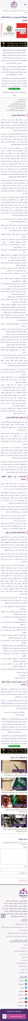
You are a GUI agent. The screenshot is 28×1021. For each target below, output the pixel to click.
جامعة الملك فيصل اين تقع (18, 108)
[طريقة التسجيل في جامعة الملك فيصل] (14, 46)
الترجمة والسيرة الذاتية (22, 963)
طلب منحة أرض (23, 972)
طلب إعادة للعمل (23, 966)
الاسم (25, 866)
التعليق (25, 847)
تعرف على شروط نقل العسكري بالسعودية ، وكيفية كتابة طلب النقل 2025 (15, 830)
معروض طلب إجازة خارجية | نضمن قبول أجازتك (15, 775)
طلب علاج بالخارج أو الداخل (20, 951)
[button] (25, 4)
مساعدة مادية (23, 948)
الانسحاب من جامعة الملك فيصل (16, 106)
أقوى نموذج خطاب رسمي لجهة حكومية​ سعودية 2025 (14, 792)
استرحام (25, 945)
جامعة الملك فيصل (20, 102)
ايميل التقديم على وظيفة (21, 924)
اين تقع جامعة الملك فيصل (18, 104)
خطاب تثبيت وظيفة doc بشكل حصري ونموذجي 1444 (14, 927)
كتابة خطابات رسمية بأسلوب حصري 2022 (17, 936)
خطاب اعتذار (24, 960)
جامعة (2, 565)
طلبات (20, 10)
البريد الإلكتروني (23, 873)
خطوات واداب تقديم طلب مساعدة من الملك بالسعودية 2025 (16, 810)
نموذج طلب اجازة (23, 930)
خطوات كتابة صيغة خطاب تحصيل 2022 (17, 933)
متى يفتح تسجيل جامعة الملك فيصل (15, 110)
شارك (4, 1017)
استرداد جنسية (23, 954)
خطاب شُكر (24, 957)
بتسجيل (3, 347)
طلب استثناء (24, 969)
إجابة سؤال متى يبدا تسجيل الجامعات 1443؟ (14, 713)
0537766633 (15, 89)
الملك (2, 689)
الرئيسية (25, 10)
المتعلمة (12, 134)
